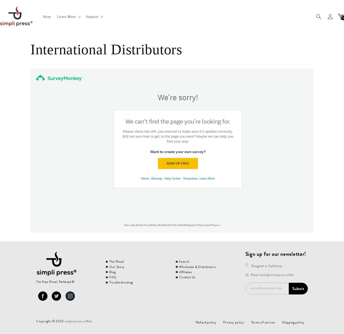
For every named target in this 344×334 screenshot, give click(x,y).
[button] (68, 16)
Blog (112, 272)
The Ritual (116, 261)
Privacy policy (233, 322)
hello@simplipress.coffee (277, 274)
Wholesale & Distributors (197, 266)
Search (184, 261)
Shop (47, 16)
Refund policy (206, 322)
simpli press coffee (78, 321)
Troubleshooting (121, 282)
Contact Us (187, 277)
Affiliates (185, 272)
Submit (298, 288)
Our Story (116, 266)
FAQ (112, 277)
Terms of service (263, 322)
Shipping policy (293, 322)
